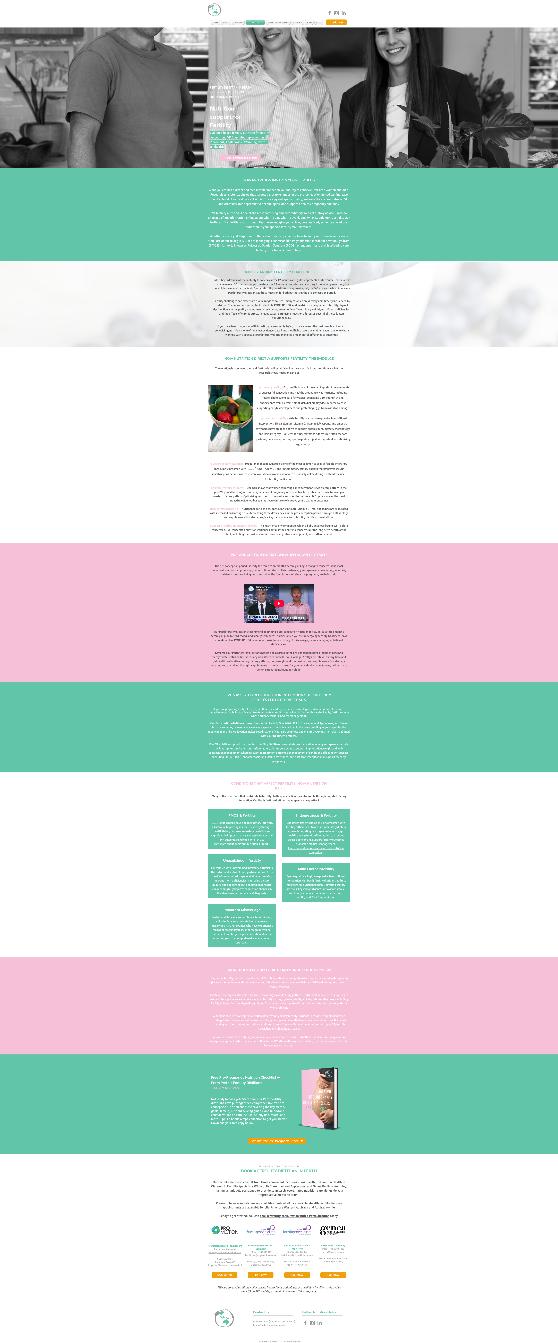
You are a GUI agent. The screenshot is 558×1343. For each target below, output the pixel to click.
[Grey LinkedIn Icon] (344, 13)
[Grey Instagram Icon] (336, 13)
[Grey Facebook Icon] (329, 13)
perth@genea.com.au (333, 1252)
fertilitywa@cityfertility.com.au (261, 1255)
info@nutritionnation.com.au (270, 1325)
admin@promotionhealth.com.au (225, 1252)
